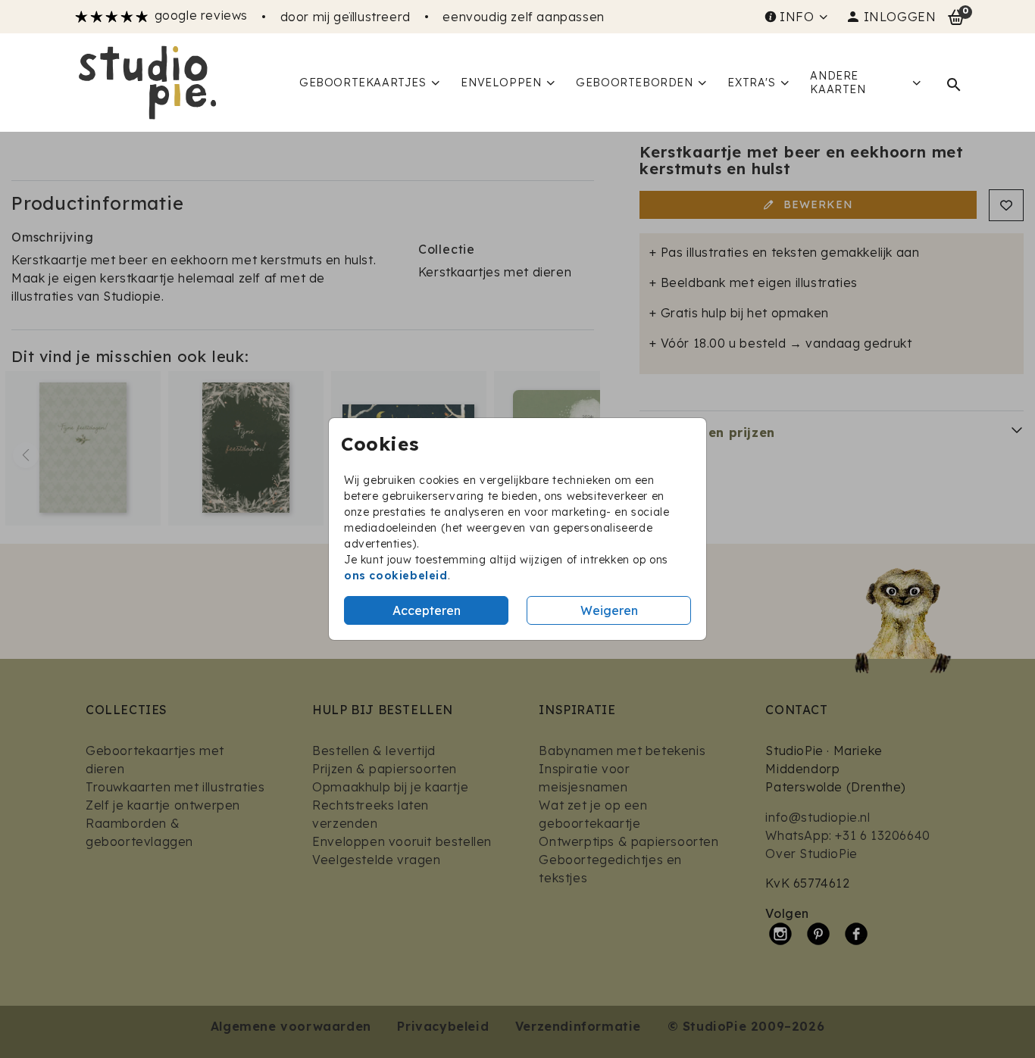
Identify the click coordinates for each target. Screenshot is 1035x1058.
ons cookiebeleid (396, 575)
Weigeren (609, 610)
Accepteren (426, 610)
